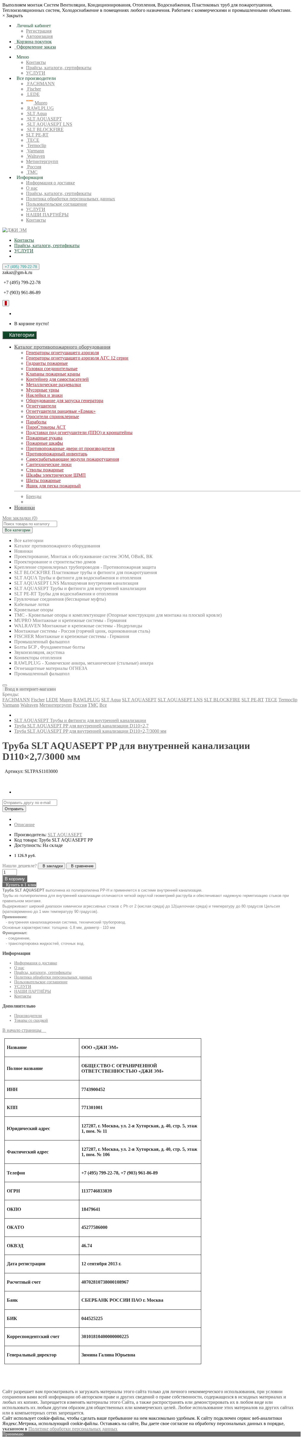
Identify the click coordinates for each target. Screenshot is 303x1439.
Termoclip (36, 145)
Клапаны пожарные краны (53, 373)
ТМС (32, 172)
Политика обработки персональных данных (70, 198)
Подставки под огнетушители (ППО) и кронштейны (79, 432)
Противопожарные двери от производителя (70, 448)
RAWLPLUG (40, 108)
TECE (32, 140)
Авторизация (39, 36)
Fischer (33, 88)
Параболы (36, 421)
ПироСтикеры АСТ (46, 427)
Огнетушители (41, 405)
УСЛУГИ (35, 72)
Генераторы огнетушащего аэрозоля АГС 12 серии (77, 357)
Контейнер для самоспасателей (57, 379)
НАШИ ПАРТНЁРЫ (47, 214)
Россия (33, 166)
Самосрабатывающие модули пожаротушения (72, 459)
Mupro (40, 102)
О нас (32, 188)
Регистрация (38, 30)
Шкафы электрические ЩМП (56, 475)
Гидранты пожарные (47, 363)
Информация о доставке (50, 182)
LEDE (33, 94)
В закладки (51, 866)
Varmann (35, 150)
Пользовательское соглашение (56, 204)
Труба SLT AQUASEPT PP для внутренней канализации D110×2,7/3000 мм (90, 731)
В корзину (15, 878)
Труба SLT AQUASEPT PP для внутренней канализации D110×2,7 (81, 725)
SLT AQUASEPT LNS (49, 124)
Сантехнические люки (49, 464)
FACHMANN (40, 83)
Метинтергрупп (42, 161)
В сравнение (81, 866)
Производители (28, 1015)
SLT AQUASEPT (44, 118)
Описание (24, 824)
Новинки (24, 507)
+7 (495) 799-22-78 (21, 267)
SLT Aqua (36, 113)
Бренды (33, 496)
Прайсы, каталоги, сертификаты (58, 67)
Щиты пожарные (43, 480)
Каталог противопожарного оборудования (62, 347)
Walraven (35, 156)
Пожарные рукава (44, 437)
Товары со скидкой (31, 1020)
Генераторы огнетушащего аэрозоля (62, 352)
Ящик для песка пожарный (53, 485)
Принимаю (12, 1434)
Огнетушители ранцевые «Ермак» (61, 411)
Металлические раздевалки (53, 384)
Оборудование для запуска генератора (64, 400)
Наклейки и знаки (44, 395)
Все (103, 705)
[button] (29, 689)
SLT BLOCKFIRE (45, 129)
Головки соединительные (52, 368)
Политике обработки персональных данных (72, 1428)
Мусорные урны (42, 389)
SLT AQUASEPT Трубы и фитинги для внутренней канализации (80, 720)
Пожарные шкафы (44, 443)
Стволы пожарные (45, 469)
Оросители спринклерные (52, 416)
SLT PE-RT (37, 134)
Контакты (36, 62)
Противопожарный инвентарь (56, 453)
